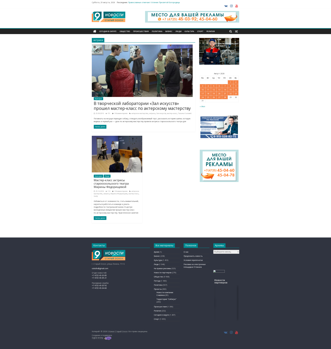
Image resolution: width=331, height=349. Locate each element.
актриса (152, 113)
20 (219, 93)
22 (231, 93)
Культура (189, 31)
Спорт (200, 31)
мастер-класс (172, 113)
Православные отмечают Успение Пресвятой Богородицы (154, 2)
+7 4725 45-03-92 (99, 285)
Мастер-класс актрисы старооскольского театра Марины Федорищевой (111, 183)
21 (225, 93)
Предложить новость (193, 256)
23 (236, 93)
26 (214, 97)
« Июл (202, 106)
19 (214, 93)
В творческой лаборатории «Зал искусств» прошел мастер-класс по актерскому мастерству (142, 106)
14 (225, 89)
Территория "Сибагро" (166, 299)
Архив (156, 252)
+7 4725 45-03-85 (99, 275)
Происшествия (141, 31)
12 (214, 89)
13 (219, 89)
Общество (125, 31)
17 (203, 93)
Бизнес (168, 31)
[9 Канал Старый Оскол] (95, 31)
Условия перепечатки (193, 260)
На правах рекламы (162, 268)
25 (208, 97)
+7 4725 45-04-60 (99, 288)
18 (208, 93)
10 (203, 89)
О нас (186, 252)
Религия (210, 31)
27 (219, 97)
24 (203, 97)
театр (96, 196)
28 (225, 97)
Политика (157, 31)
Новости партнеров (162, 272)
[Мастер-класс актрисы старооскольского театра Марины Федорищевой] (117, 137)
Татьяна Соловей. (185, 113)
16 (236, 89)
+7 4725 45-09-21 (99, 278)
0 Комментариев (120, 113)
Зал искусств (161, 113)
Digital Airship (97, 337)
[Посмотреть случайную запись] (236, 31)
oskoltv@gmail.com (100, 268)
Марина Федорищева (119, 194)
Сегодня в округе (107, 31)
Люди (178, 31)
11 (208, 89)
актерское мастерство (139, 113)
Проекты (158, 289)
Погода (157, 281)
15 (231, 89)
